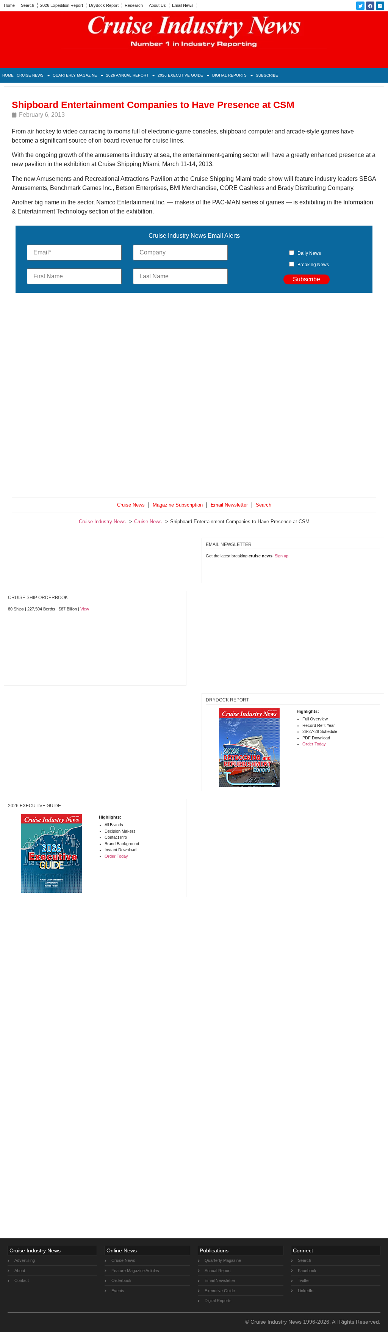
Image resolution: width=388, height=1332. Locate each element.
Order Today (314, 744)
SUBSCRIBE (267, 75)
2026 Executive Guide (180, 75)
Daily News (309, 253)
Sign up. (282, 556)
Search (27, 5)
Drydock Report (104, 5)
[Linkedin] (380, 6)
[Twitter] (360, 6)
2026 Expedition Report (61, 5)
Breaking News (313, 264)
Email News (183, 5)
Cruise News (30, 75)
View (84, 609)
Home (9, 5)
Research (134, 5)
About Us (157, 5)
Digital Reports (229, 75)
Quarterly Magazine (75, 75)
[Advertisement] (194, 396)
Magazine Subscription (178, 505)
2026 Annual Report (127, 75)
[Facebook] (370, 6)
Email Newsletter (229, 505)
